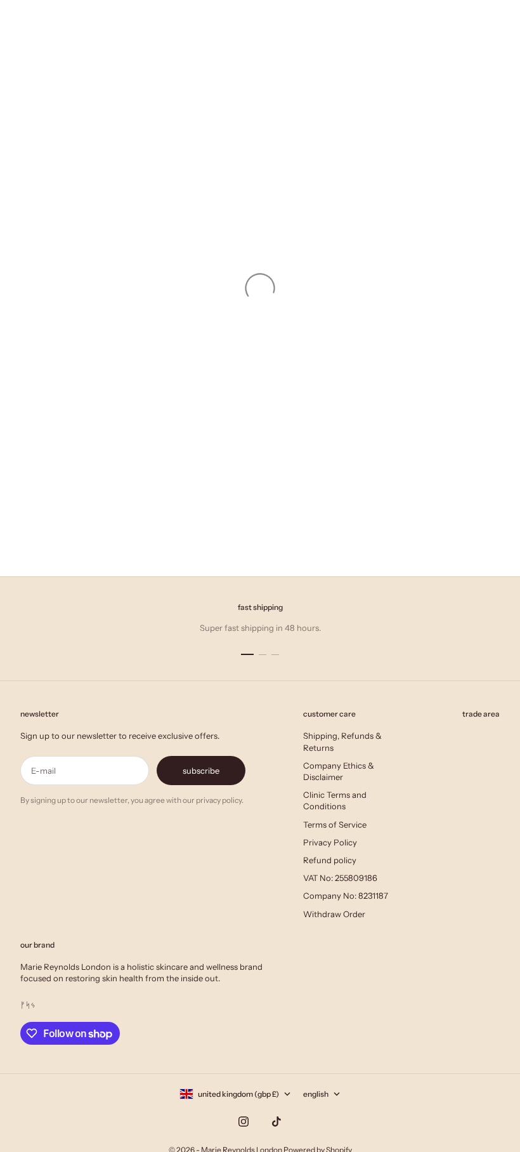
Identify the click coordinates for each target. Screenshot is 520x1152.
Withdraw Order (334, 914)
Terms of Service (335, 824)
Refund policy (329, 860)
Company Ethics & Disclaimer (338, 771)
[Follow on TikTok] (276, 1121)
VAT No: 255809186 (340, 878)
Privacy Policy (330, 842)
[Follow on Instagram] (243, 1121)
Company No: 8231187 (345, 895)
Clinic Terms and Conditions (335, 800)
